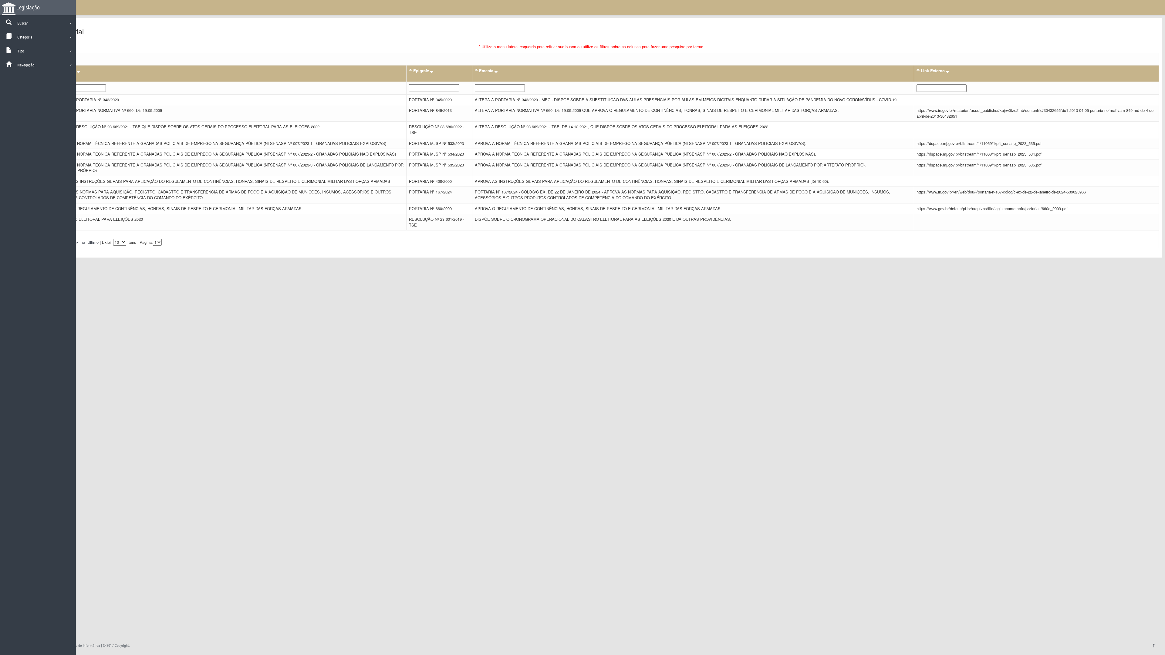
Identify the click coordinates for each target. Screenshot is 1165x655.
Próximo (77, 242)
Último (93, 242)
